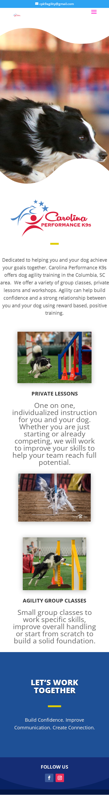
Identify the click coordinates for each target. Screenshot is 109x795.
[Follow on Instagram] (60, 778)
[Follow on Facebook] (49, 778)
